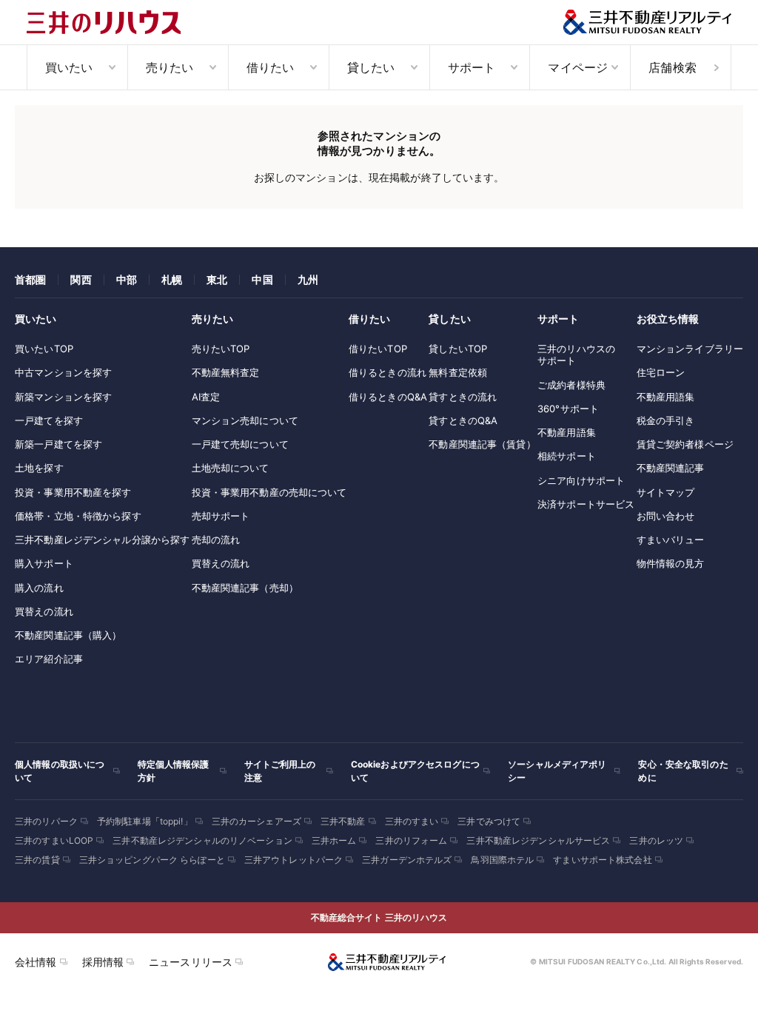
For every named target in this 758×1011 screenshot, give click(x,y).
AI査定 (206, 397)
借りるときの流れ (387, 372)
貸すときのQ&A (463, 420)
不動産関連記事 (671, 468)
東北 (217, 279)
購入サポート (44, 563)
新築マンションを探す (63, 397)
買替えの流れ (44, 611)
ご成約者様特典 (571, 385)
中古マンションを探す (63, 372)
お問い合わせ (666, 516)
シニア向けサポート (581, 480)
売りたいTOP (221, 349)
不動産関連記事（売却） (245, 588)
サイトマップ (666, 492)
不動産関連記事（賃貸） (482, 444)
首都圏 (30, 279)
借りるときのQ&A (388, 397)
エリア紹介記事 (49, 659)
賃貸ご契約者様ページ (685, 444)
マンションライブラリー (690, 349)
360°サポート (568, 408)
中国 (262, 279)
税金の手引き (666, 420)
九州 (308, 279)
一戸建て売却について (240, 444)
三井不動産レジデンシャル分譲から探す (102, 539)
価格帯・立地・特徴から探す (78, 516)
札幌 (171, 279)
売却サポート (221, 516)
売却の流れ (216, 539)
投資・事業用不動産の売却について (269, 492)
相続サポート (566, 456)
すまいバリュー (671, 539)
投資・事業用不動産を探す (73, 492)
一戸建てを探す (49, 420)
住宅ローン (661, 372)
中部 (126, 279)
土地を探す (39, 468)
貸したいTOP (458, 349)
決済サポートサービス (585, 504)
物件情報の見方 (671, 563)
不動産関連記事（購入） (68, 635)
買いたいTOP (44, 349)
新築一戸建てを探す (58, 444)
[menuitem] (77, 67)
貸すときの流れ (463, 397)
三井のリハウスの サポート (576, 354)
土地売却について (230, 468)
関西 (80, 279)
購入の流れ (39, 588)
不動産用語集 (566, 432)
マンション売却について (245, 420)
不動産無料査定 (226, 372)
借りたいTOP (378, 349)
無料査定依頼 (458, 372)
